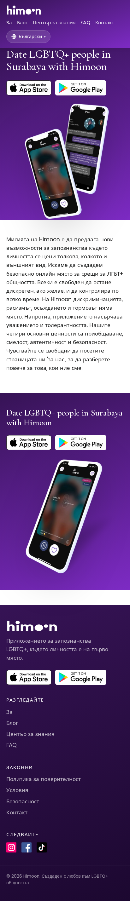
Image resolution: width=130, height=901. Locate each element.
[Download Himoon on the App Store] (28, 87)
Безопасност (22, 801)
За (9, 22)
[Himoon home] (23, 10)
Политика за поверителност (43, 779)
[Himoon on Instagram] (11, 847)
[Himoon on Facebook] (26, 847)
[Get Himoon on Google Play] (80, 87)
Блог (22, 22)
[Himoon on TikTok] (42, 847)
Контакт (104, 22)
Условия (17, 790)
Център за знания (54, 22)
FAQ (85, 22)
